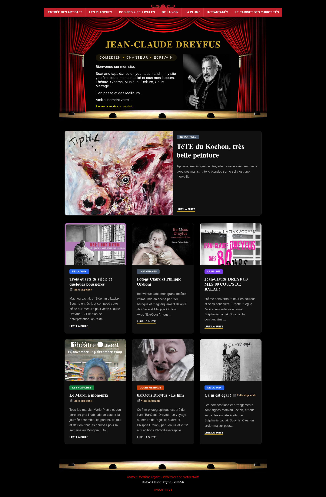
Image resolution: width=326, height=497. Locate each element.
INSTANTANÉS (217, 12)
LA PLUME (193, 12)
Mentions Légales (150, 477)
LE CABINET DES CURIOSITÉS (257, 12)
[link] (163, 173)
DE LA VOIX (170, 12)
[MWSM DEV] (163, 489)
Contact (131, 477)
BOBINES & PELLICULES (137, 12)
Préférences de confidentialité (181, 477)
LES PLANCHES (100, 12)
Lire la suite (186, 209)
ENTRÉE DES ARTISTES (65, 12)
